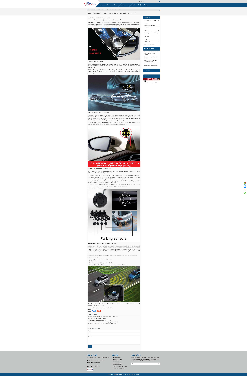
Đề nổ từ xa (146, 36)
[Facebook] (245, 186)
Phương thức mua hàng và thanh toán (120, 366)
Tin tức (133, 5)
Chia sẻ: (89, 311)
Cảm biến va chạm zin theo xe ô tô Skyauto (97, 318)
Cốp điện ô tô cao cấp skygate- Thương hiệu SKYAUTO (99, 320)
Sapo (138, 374)
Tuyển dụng (145, 5)
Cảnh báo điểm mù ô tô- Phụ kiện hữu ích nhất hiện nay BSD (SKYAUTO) (103, 322)
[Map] (245, 183)
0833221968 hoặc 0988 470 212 (99, 360)
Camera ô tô (146, 22)
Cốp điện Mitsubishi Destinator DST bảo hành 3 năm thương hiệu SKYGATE (103, 316)
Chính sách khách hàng (117, 362)
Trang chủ (101, 5)
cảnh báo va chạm (101, 307)
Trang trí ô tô (147, 39)
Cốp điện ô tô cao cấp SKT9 (150, 44)
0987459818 (95, 364)
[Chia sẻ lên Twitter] (95, 311)
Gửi (90, 346)
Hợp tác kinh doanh (125, 5)
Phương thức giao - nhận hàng (118, 368)
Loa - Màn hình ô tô (148, 27)
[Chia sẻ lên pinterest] (98, 311)
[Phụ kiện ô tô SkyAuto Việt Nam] (93, 3)
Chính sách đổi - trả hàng (117, 359)
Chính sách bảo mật (117, 357)
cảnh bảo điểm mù (109, 307)
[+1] (100, 311)
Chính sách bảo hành (117, 361)
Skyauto (89, 309)
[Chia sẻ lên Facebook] (93, 311)
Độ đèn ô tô (146, 30)
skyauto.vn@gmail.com (95, 362)
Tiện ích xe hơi (147, 41)
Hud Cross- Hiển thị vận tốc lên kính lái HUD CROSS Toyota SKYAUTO (102, 323)
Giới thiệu (108, 5)
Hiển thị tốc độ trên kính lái (149, 25)
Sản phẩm (116, 5)
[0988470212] (245, 193)
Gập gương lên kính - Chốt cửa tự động (151, 33)
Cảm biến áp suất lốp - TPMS (150, 20)
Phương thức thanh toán (117, 364)
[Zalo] (245, 190)
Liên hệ (139, 5)
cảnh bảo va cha (94, 307)
